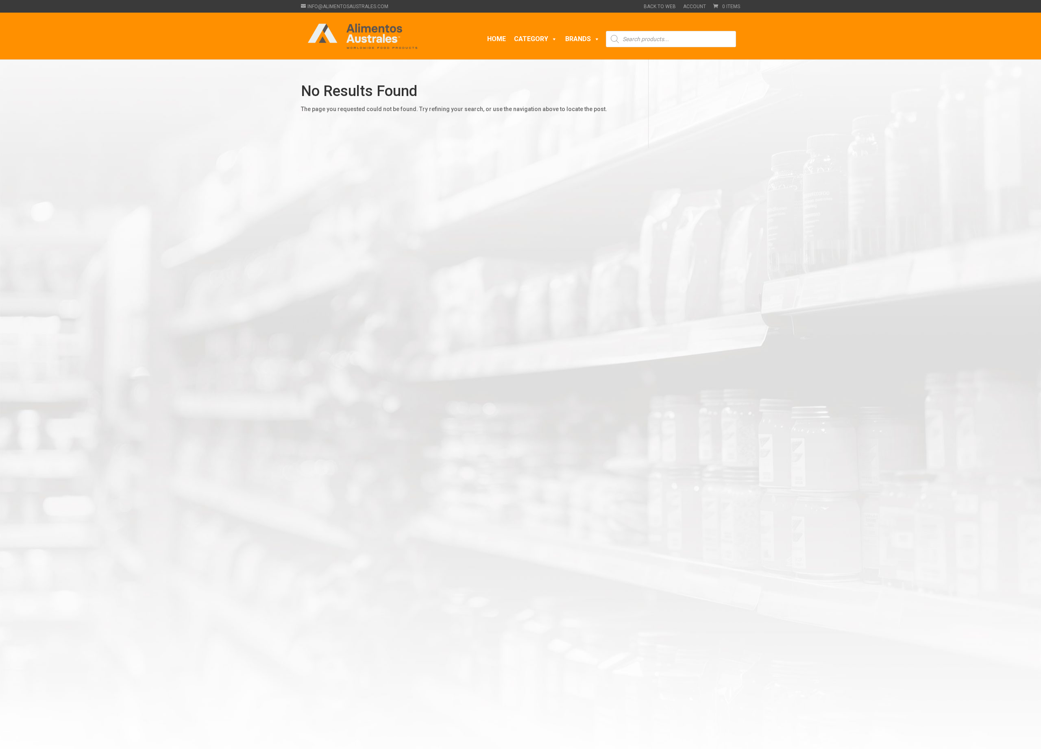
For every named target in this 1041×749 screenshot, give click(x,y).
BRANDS (578, 39)
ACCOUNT (694, 6)
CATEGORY (531, 39)
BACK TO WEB (660, 6)
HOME (496, 39)
